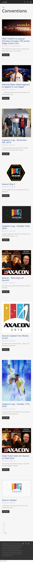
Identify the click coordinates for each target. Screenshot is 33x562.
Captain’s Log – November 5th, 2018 (14, 141)
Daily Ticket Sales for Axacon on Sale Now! (15, 457)
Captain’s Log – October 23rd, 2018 (16, 227)
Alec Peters (5, 46)
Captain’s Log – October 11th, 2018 (16, 405)
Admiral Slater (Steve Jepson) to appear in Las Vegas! (16, 85)
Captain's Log (12, 89)
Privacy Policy (3, 561)
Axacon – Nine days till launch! (13, 279)
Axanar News (12, 46)
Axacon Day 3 (8, 184)
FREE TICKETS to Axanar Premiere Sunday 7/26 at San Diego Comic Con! (16, 41)
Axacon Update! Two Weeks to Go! (15, 336)
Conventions (18, 46)
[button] (31, 2)
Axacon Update (9, 500)
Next (5, 533)
